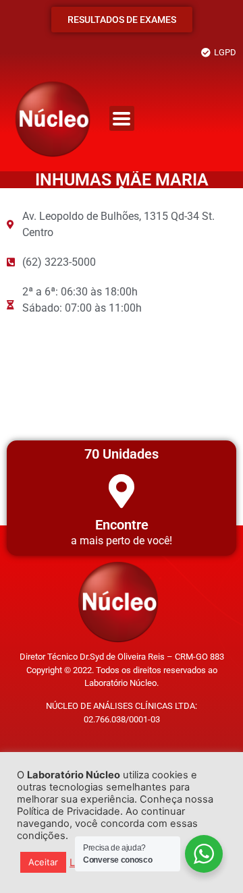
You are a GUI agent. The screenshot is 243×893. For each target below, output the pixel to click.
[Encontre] (121, 491)
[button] (121, 118)
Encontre (121, 525)
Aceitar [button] (43, 862)
